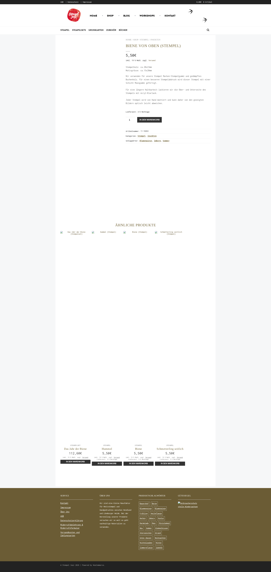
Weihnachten (160, 538)
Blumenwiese (146, 141)
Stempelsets (79, 30)
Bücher (123, 30)
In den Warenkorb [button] (75, 462)
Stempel (64, 30)
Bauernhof (144, 503)
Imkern (157, 141)
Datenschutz (73, 2)
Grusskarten (95, 30)
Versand (151, 60)
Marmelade (144, 523)
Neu (141, 528)
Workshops (147, 15)
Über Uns (64, 512)
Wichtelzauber (146, 543)
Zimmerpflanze (146, 548)
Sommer (166, 141)
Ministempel (164, 523)
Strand (158, 533)
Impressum (87, 2)
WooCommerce (98, 565)
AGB (61, 2)
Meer (154, 523)
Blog (126, 15)
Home (93, 15)
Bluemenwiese (146, 508)
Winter (159, 543)
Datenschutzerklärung (71, 520)
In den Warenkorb (149, 120)
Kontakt (170, 15)
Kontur (161, 518)
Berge (154, 503)
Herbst (143, 518)
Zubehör (111, 30)
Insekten (155, 40)
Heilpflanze (156, 513)
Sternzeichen (146, 533)
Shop (110, 15)
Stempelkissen (161, 528)
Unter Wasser (146, 538)
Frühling (144, 513)
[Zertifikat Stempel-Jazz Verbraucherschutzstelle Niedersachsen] (194, 505)
